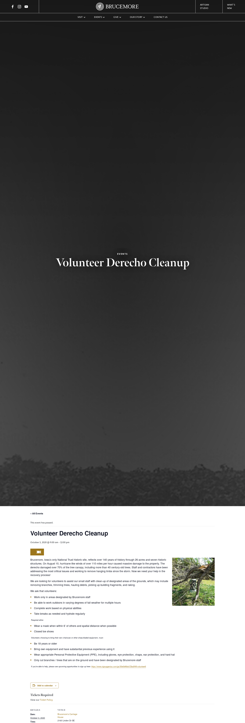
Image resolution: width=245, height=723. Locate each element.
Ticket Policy (46, 699)
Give (116, 17)
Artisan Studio (204, 6)
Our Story (136, 17)
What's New (231, 6)
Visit (80, 17)
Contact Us (160, 17)
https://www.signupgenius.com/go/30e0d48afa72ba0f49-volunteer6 (118, 666)
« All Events (36, 513)
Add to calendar (45, 685)
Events (98, 17)
